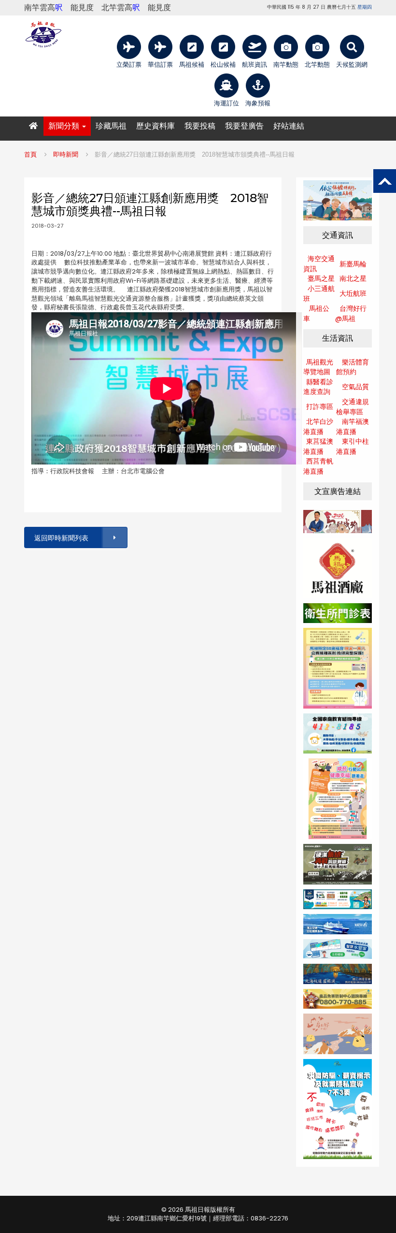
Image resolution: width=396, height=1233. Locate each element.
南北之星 (353, 278)
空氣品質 (355, 387)
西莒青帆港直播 (318, 466)
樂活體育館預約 (352, 367)
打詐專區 (319, 406)
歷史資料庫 (155, 125)
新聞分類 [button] (64, 125)
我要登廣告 (244, 125)
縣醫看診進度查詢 (318, 387)
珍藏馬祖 (111, 125)
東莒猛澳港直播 (318, 446)
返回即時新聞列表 (61, 538)
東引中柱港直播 (352, 446)
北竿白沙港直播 (318, 426)
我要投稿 (199, 125)
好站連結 (288, 125)
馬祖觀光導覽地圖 (318, 367)
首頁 (30, 154)
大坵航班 (353, 293)
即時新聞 (65, 154)
